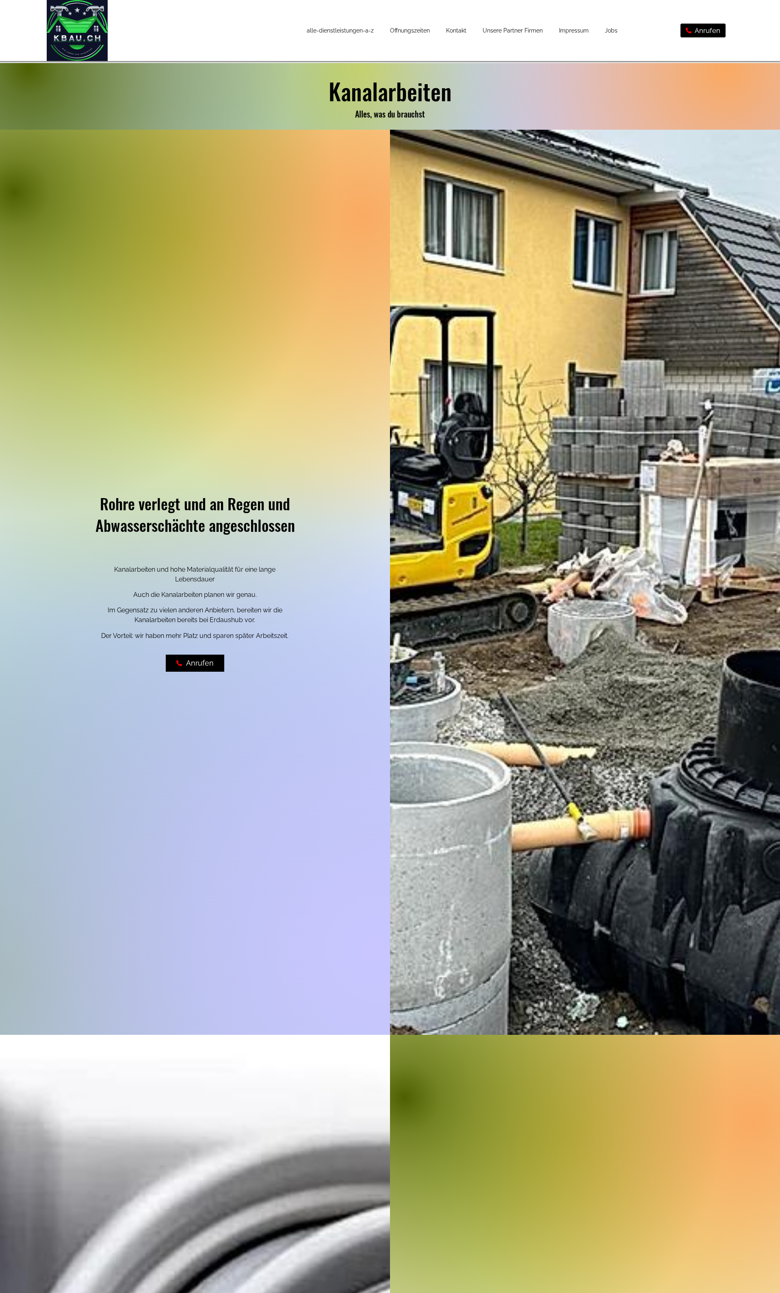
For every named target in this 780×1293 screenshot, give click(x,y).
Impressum (574, 30)
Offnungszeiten (410, 30)
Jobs (611, 30)
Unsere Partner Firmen (513, 30)
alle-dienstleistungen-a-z (340, 30)
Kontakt (456, 30)
